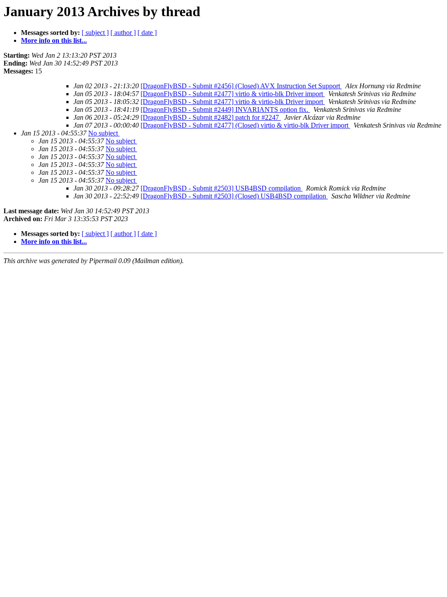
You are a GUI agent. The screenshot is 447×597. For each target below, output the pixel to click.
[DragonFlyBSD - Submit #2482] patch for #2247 (211, 117)
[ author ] (123, 32)
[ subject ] (95, 32)
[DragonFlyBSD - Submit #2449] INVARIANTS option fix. (225, 109)
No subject (104, 133)
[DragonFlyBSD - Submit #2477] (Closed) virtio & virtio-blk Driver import (245, 125)
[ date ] (147, 32)
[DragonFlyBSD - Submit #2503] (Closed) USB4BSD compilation (234, 196)
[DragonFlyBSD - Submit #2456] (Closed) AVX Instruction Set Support (241, 86)
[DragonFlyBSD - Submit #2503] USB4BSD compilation (222, 188)
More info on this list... (54, 40)
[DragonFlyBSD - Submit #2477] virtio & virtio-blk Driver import (233, 93)
